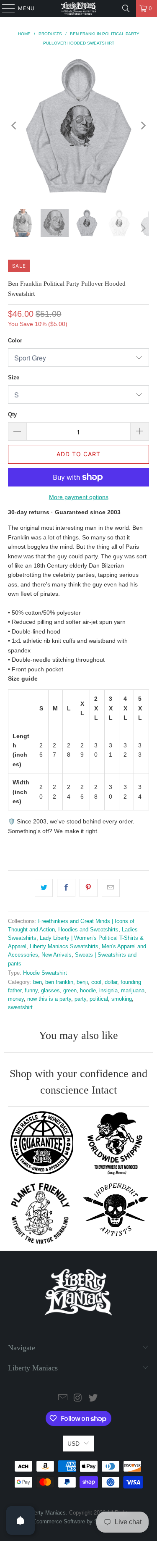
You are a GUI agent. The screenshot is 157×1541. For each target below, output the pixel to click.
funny (31, 991)
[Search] (126, 8)
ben (37, 982)
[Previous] (14, 125)
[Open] (20, 1520)
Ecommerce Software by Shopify (73, 1521)
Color (15, 340)
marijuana (132, 991)
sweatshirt (20, 1007)
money (16, 999)
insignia (108, 991)
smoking (121, 999)
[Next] (142, 125)
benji (82, 982)
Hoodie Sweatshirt (45, 973)
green (70, 991)
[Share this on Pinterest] (89, 888)
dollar (111, 982)
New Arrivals (56, 955)
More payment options (78, 497)
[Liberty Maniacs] (78, 8)
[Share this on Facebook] (66, 888)
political (99, 999)
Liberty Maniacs (46, 1512)
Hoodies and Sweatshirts (88, 930)
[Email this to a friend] (111, 888)
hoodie (88, 991)
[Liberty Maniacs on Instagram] (78, 1398)
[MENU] (4, 8)
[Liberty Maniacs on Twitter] (93, 1398)
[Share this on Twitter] (44, 888)
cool (96, 982)
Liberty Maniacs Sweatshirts (64, 946)
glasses (50, 991)
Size (13, 377)
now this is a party (49, 999)
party (80, 999)
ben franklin (59, 982)
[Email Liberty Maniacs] (63, 1398)
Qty (12, 414)
